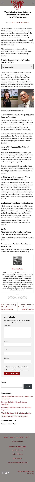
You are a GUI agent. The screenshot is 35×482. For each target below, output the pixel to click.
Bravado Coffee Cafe (17, 4)
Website (6, 358)
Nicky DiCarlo (25, 22)
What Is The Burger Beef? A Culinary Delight (16, 413)
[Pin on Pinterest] (22, 297)
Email (6, 350)
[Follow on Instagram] (6, 473)
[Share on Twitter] (15, 297)
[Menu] (2, 3)
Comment (7, 325)
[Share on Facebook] (12, 297)
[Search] (33, 3)
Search (3, 382)
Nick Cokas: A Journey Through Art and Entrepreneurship (8, 307)
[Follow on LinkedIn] (8, 473)
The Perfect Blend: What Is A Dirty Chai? (14, 416)
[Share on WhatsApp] (9, 297)
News (17, 9)
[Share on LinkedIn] (25, 297)
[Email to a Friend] (19, 297)
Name (6, 341)
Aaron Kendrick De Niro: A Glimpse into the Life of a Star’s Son (26, 307)
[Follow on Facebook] (3, 473)
